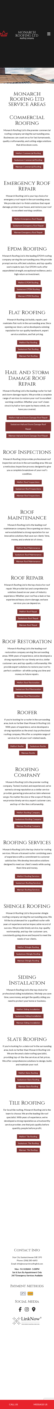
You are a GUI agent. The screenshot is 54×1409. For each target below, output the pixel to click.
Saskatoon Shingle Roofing (28, 954)
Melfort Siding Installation (28, 1009)
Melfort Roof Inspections (28, 482)
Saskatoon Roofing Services (28, 883)
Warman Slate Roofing (28, 1086)
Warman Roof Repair (28, 625)
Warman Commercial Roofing (28, 166)
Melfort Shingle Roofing (28, 947)
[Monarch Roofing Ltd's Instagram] (27, 1310)
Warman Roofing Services (28, 889)
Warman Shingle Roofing (28, 960)
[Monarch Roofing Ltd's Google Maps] (33, 1310)
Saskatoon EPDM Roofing (28, 289)
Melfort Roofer (17, 746)
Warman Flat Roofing (28, 356)
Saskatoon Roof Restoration (28, 689)
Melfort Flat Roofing (28, 342)
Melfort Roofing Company (28, 812)
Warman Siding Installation (28, 1022)
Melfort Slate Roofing (28, 1073)
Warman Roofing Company (28, 826)
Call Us (13, 1404)
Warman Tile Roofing (28, 1150)
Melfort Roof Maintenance (28, 548)
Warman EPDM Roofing (28, 296)
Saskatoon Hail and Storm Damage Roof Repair (28, 426)
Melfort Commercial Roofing (28, 153)
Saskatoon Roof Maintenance (28, 554)
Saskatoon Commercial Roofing (28, 160)
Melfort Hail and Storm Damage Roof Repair (28, 417)
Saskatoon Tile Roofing (28, 1143)
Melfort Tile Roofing (28, 1136)
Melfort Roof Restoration (28, 682)
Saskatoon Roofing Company (28, 819)
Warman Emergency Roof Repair (28, 232)
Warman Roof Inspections (28, 495)
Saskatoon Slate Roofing (28, 1079)
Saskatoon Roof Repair (28, 618)
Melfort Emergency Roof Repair (28, 219)
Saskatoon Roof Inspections (28, 489)
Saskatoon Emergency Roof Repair (28, 225)
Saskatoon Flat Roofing (28, 349)
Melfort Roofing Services (28, 876)
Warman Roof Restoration (28, 696)
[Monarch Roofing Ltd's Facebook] (20, 1310)
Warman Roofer (28, 753)
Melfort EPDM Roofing (28, 282)
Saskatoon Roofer (38, 746)
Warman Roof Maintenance (28, 561)
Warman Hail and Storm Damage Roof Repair (28, 435)
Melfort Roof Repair (28, 611)
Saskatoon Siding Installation (28, 1016)
